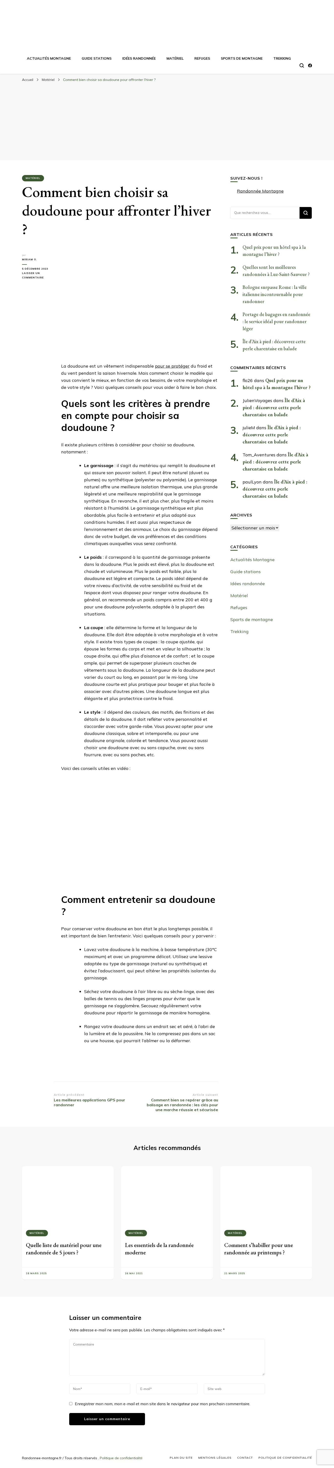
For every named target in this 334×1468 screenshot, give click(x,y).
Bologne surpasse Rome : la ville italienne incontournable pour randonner (275, 294)
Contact (245, 1457)
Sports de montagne (242, 58)
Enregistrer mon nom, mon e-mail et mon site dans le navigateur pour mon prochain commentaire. (162, 1403)
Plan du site (181, 1457)
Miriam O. (29, 259)
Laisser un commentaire (38, 276)
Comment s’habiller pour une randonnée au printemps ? (258, 1248)
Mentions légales (215, 1457)
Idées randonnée (139, 58)
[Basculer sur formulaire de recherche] (302, 65)
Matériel (175, 58)
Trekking (282, 58)
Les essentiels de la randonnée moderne (159, 1248)
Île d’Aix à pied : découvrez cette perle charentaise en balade (274, 407)
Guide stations (96, 58)
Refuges (202, 58)
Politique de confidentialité (121, 1458)
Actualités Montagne (49, 58)
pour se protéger (172, 366)
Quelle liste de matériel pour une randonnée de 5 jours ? (63, 1248)
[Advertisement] (167, 121)
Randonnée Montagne (260, 191)
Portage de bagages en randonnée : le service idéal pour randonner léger (276, 321)
